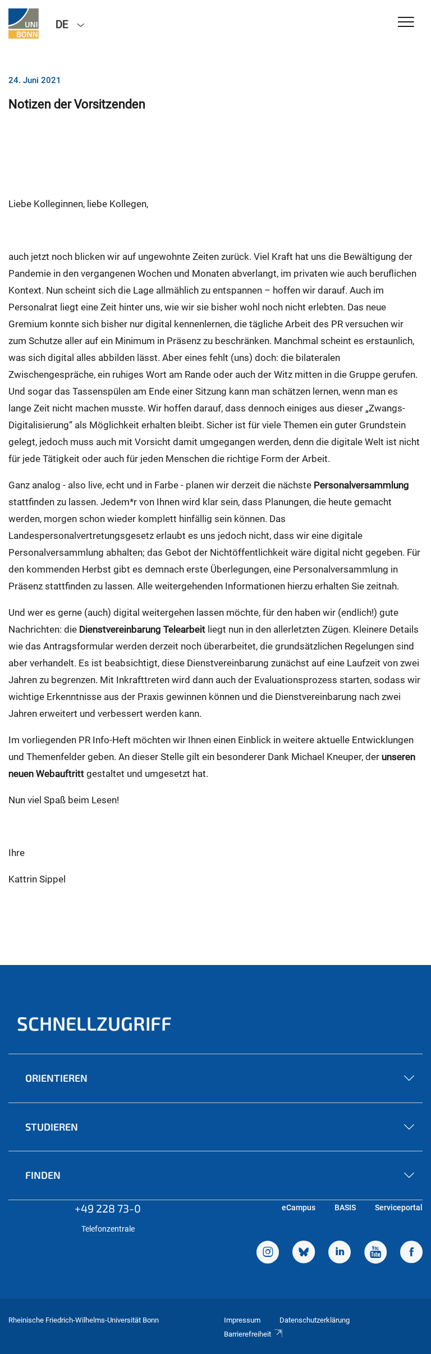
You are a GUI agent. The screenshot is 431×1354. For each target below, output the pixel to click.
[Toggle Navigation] (406, 22)
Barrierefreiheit (247, 1334)
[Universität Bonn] (23, 23)
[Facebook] (411, 1253)
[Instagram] (267, 1253)
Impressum (242, 1320)
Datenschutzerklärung (314, 1320)
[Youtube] (375, 1253)
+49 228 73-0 (108, 1208)
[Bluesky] (303, 1253)
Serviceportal (399, 1207)
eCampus (298, 1207)
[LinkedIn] (339, 1253)
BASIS (345, 1207)
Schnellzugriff (94, 1023)
